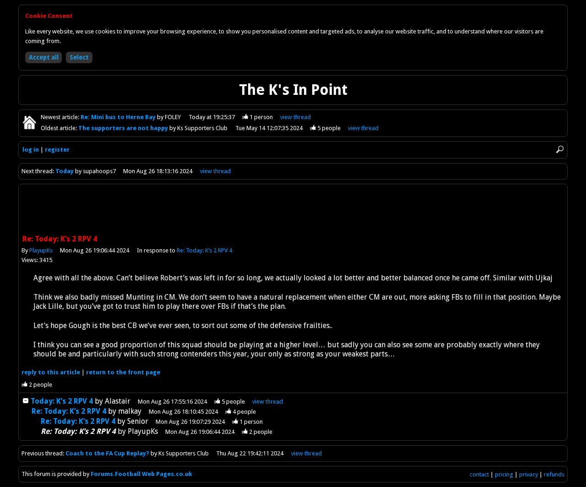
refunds (554, 474)
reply (51, 372)
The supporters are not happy (123, 128)
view (295, 117)
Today (64, 171)
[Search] (560, 149)
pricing (504, 474)
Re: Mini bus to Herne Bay (119, 117)
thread (267, 401)
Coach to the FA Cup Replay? (107, 453)
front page (123, 372)
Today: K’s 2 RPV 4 (62, 401)
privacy (528, 474)
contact (479, 474)
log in (30, 149)
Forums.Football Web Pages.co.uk (141, 474)
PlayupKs (41, 250)
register (57, 149)
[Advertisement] (293, 210)
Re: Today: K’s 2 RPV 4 (204, 250)
